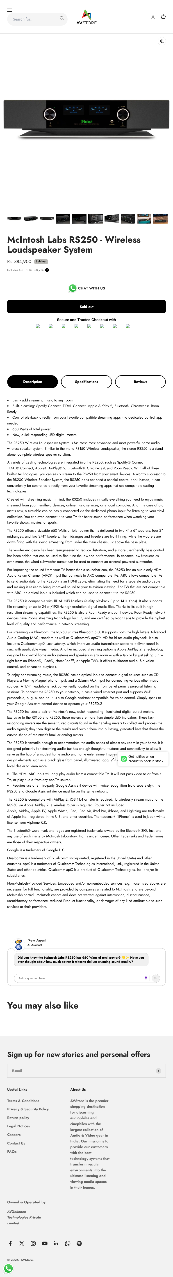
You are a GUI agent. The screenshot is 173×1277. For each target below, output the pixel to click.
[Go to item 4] (63, 219)
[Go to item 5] (79, 219)
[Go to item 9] (144, 219)
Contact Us (16, 1143)
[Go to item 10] (160, 219)
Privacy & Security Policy (28, 1109)
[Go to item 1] (14, 219)
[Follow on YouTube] (45, 1243)
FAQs (11, 1151)
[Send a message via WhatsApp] (8, 1268)
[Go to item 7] (112, 219)
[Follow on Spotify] (79, 1243)
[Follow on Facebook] (10, 1243)
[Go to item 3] (47, 219)
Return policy (18, 1117)
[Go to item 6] (95, 219)
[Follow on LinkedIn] (56, 1243)
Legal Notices (18, 1126)
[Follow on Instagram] (33, 1243)
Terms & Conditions (23, 1100)
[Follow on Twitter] (22, 1243)
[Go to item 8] (128, 219)
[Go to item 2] (30, 219)
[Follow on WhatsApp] (68, 1243)
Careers (13, 1134)
